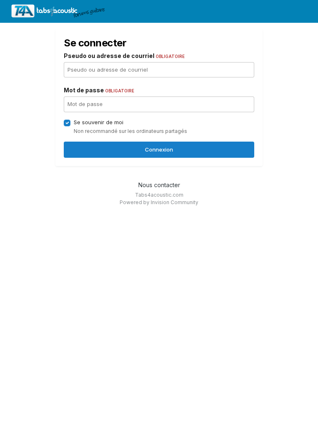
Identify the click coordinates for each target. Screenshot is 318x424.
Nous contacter (159, 184)
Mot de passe (99, 90)
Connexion (159, 149)
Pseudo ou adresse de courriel (124, 55)
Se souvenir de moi (98, 122)
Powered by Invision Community (159, 202)
